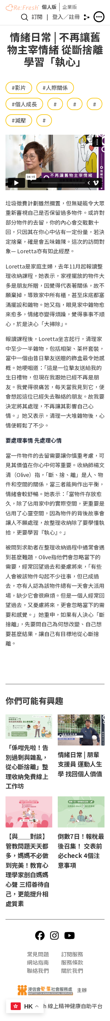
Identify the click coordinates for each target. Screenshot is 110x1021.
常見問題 (38, 954)
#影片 (19, 87)
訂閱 (36, 16)
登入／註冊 (66, 16)
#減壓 (19, 120)
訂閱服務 (72, 954)
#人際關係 (55, 87)
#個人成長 (24, 104)
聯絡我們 (38, 970)
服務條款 (72, 962)
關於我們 (72, 970)
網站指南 (38, 962)
